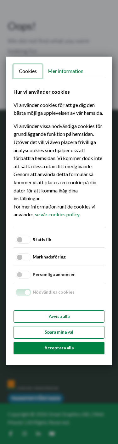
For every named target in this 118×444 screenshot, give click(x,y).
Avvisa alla (59, 316)
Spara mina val (59, 332)
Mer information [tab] (65, 71)
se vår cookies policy (57, 214)
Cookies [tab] (28, 71)
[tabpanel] (59, 153)
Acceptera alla (59, 347)
